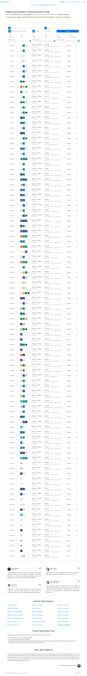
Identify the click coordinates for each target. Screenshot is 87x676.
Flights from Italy (36, 608)
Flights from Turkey (12, 605)
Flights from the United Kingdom (15, 618)
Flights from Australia (63, 605)
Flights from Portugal (63, 608)
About (75, 2)
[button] (76, 45)
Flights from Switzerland (38, 621)
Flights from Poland (37, 605)
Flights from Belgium (37, 615)
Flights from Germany (12, 608)
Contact (83, 2)
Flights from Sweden (37, 625)
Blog (79, 2)
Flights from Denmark (63, 621)
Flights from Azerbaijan (13, 625)
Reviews (70, 2)
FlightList (5, 2)
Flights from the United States (15, 615)
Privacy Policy (77, 673)
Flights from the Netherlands (14, 611)
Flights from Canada (37, 611)
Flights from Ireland (63, 618)
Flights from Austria (37, 618)
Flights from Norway (63, 611)
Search (67, 31)
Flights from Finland (63, 615)
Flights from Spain (12, 621)
